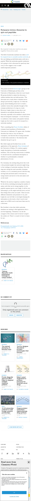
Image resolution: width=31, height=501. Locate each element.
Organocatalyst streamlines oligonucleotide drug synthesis (22, 410)
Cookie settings (14, 496)
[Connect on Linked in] (13, 453)
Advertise (3, 447)
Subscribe (3, 444)
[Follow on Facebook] (2, 453)
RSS (17, 449)
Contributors (20, 447)
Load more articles (15, 427)
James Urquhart (20, 357)
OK (14, 492)
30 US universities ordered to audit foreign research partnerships (8, 410)
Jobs (11, 9)
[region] (14, 486)
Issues (17, 444)
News (2, 26)
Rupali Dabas (23, 417)
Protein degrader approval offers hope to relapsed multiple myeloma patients (7, 381)
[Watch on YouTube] (23, 453)
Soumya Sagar (23, 389)
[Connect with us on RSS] (29, 453)
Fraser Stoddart (18, 127)
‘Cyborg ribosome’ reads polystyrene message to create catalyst (7, 274)
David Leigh (17, 89)
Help (2, 458)
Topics (2, 449)
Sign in (11, 315)
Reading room (17, 9)
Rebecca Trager (5, 354)
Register (19, 315)
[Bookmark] (12, 44)
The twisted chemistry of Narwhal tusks (6, 347)
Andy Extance (8, 280)
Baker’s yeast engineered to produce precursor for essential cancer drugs (22, 381)
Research (4, 269)
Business (4, 375)
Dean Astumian (22, 146)
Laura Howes (6, 35)
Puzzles (24, 9)
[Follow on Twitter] (7, 453)
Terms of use (19, 458)
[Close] (26, 473)
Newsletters (6, 9)
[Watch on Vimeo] (18, 453)
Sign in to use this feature (23, 37)
